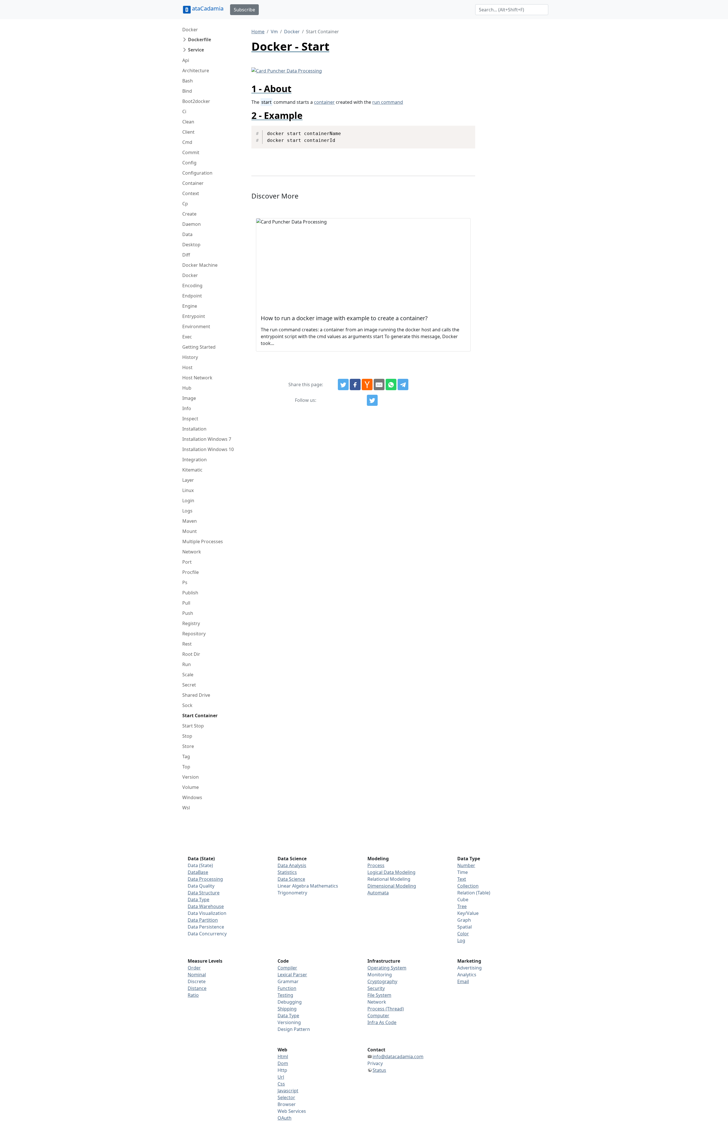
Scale (187, 674)
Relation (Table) (473, 893)
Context (190, 193)
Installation (194, 429)
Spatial (464, 927)
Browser (287, 1104)
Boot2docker (196, 101)
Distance (197, 988)
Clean (188, 122)
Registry (191, 623)
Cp (185, 203)
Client (188, 132)
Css (281, 1084)
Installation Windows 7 (206, 439)
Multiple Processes (202, 541)
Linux (188, 490)
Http (282, 1070)
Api (185, 60)
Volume (190, 787)
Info (186, 408)
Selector (286, 1097)
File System (379, 995)
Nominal (197, 974)
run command (387, 102)
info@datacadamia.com (398, 1056)
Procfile (190, 572)
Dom (283, 1063)
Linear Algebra (293, 886)
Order (194, 968)
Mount (189, 531)
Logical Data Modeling (391, 872)
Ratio (193, 995)
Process (375, 865)
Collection (468, 886)
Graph (464, 920)
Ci (184, 111)
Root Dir (191, 654)
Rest (187, 644)
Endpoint (192, 296)
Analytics (466, 974)
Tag (186, 756)
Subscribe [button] (244, 10)
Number (466, 865)
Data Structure (204, 893)
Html (283, 1056)
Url (281, 1077)
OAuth (284, 1118)
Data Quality (201, 886)
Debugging (290, 1002)
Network (191, 552)
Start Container (200, 715)
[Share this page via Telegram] (403, 384)
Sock (187, 705)
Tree (462, 906)
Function (287, 988)
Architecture (195, 70)
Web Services (292, 1111)
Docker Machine (200, 265)
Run (186, 664)
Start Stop (193, 726)
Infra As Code (381, 1022)
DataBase (198, 872)
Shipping (287, 1009)
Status (379, 1070)
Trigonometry (292, 893)
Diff (186, 255)
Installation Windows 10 (208, 449)
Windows (192, 797)
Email (463, 981)
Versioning (289, 1022)
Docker (190, 29)
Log (461, 940)
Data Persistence (206, 927)
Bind (187, 91)
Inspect (190, 418)
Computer (378, 1015)
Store (188, 746)
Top (186, 767)
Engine (189, 306)
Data (187, 234)
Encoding (192, 285)
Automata (378, 893)
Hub (186, 388)
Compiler (287, 968)
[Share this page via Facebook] (355, 384)
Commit (190, 152)
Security (376, 988)
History (190, 357)
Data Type (198, 899)
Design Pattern (294, 1029)
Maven (189, 521)
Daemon (191, 224)
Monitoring (379, 974)
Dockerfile (199, 39)
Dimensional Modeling (391, 886)
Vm (274, 31)
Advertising (469, 968)
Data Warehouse (206, 906)
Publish (190, 593)
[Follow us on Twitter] (372, 400)
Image (189, 398)
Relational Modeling (388, 879)
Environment (196, 326)
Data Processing (205, 879)
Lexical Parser (292, 974)
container (324, 102)
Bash (187, 81)
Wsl (186, 808)
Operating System (386, 968)
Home (257, 31)
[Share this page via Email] (379, 384)
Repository (194, 633)
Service (196, 50)
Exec (187, 337)
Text (461, 879)
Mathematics (324, 886)
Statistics (287, 872)
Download (464, 130)
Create (189, 214)
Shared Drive (196, 695)
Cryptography (382, 981)
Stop (187, 736)
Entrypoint (193, 316)
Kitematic (192, 470)
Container (193, 183)
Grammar (288, 981)
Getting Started (199, 347)
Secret (189, 685)
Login (188, 500)
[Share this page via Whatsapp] (391, 384)
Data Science (291, 879)
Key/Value (468, 913)
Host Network (197, 378)
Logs (187, 511)
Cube (462, 899)
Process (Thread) (385, 1009)
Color (463, 934)
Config (189, 163)
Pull (186, 603)
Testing (285, 995)
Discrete (197, 981)
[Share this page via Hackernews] (367, 384)
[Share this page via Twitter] (343, 384)
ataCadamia (208, 8)
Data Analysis (292, 865)
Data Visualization (207, 913)
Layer (188, 480)
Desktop (191, 244)
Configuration (197, 173)
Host (187, 367)
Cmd (187, 142)
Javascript (288, 1091)
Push (187, 613)
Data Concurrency (207, 934)
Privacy (375, 1063)
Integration (194, 459)
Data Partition (203, 920)
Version (190, 777)
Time (462, 872)
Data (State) (200, 865)
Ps (184, 582)
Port (187, 562)
